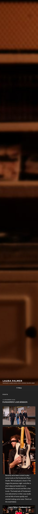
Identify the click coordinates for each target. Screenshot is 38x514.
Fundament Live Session (14, 402)
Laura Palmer (12, 381)
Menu (20, 388)
